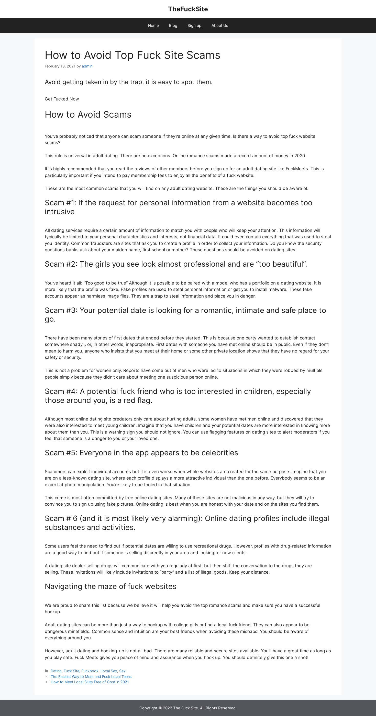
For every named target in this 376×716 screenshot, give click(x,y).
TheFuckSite (188, 9)
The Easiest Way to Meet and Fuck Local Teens (91, 676)
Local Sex (109, 671)
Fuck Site (71, 671)
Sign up (194, 25)
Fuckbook (89, 671)
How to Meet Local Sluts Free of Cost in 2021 (90, 682)
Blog (173, 25)
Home (153, 25)
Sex (122, 671)
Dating (56, 671)
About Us (220, 25)
